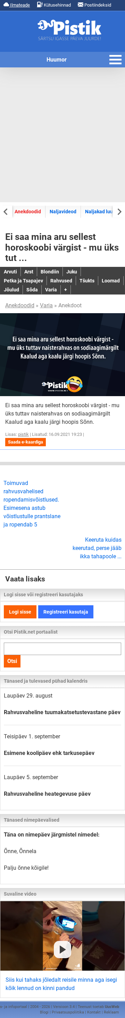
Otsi (12, 661)
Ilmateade (19, 5)
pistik (23, 434)
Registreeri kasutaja (65, 612)
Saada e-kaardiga (25, 442)
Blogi (44, 1012)
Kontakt (94, 1012)
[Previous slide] (6, 211)
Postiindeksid (97, 5)
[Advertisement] (62, 135)
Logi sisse (20, 612)
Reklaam (111, 1012)
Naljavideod (63, 211)
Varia (46, 305)
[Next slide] (119, 211)
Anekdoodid (28, 211)
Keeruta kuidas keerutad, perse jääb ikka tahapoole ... (97, 548)
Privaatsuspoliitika (68, 1012)
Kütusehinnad (57, 5)
